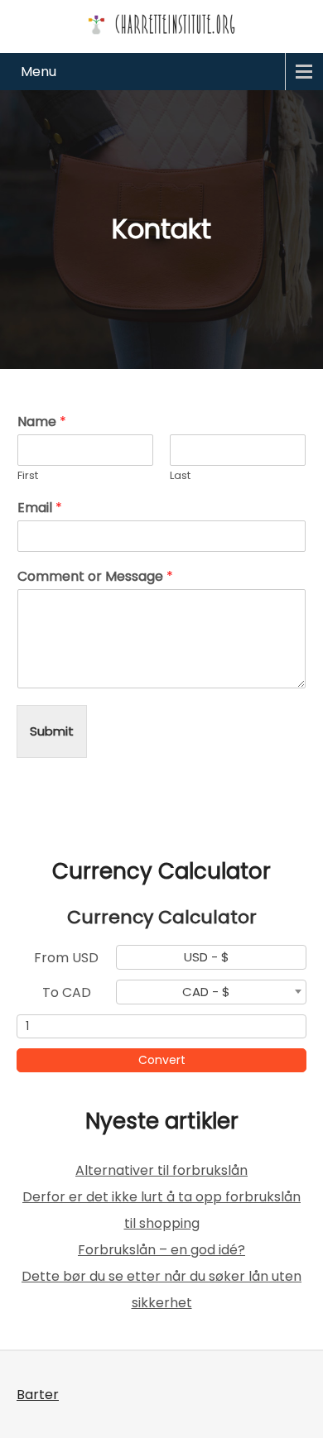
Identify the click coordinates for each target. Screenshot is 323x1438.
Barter (38, 1394)
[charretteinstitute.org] (161, 24)
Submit (52, 731)
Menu (38, 71)
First (27, 476)
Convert (162, 1060)
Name (41, 422)
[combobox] (211, 957)
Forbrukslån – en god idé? (161, 1249)
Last (180, 476)
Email (39, 508)
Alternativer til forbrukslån (161, 1170)
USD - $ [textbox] (206, 957)
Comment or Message (95, 577)
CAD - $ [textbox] (206, 992)
